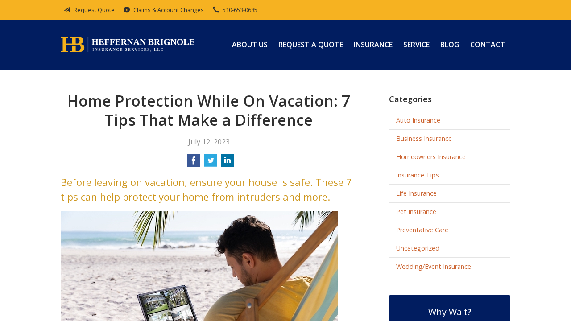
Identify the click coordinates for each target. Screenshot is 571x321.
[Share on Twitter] (210, 163)
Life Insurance (416, 193)
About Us (250, 44)
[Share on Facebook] (193, 163)
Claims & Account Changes (168, 10)
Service (416, 44)
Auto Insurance (418, 120)
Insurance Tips (417, 175)
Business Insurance (424, 138)
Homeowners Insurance (431, 156)
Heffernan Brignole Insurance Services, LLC (127, 44)
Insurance (373, 44)
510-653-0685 (240, 10)
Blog (449, 44)
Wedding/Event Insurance (433, 266)
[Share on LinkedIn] (227, 163)
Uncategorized (417, 248)
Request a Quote (310, 44)
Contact (487, 44)
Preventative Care (422, 230)
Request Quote (94, 10)
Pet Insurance (416, 211)
